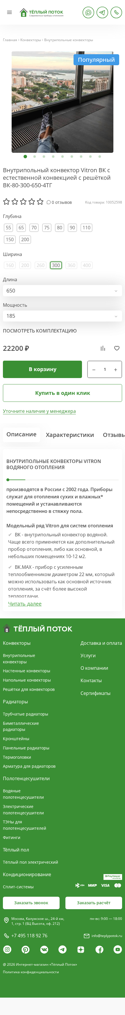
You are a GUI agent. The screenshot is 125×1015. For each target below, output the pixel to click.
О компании (94, 668)
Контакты (91, 680)
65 (21, 227)
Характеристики (70, 435)
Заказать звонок (31, 902)
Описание (21, 434)
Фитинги (11, 837)
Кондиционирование (27, 874)
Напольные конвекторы (27, 680)
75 (46, 227)
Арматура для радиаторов (29, 766)
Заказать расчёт (93, 902)
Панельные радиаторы (26, 748)
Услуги (88, 655)
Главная (10, 40)
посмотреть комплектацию (40, 331)
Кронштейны (16, 738)
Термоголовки (17, 757)
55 (8, 227)
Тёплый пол (16, 850)
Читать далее (25, 603)
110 (86, 227)
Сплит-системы (18, 886)
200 (25, 239)
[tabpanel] (62, 102)
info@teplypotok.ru (107, 935)
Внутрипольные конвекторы (68, 40)
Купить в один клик (62, 392)
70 (34, 227)
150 (10, 239)
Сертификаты (95, 693)
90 (72, 227)
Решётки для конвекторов (29, 689)
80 (59, 227)
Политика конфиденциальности (31, 971)
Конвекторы (30, 40)
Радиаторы (15, 701)
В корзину (42, 369)
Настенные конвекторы (26, 670)
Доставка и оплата (101, 643)
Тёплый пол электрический (30, 862)
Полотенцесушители (26, 778)
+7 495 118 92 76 (29, 935)
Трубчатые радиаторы (25, 714)
